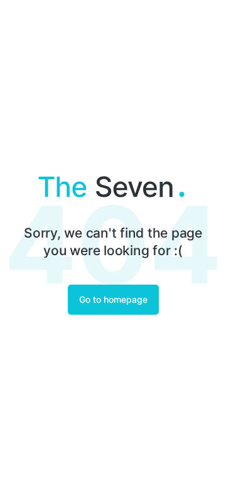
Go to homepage (113, 299)
